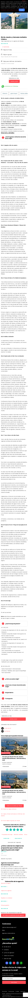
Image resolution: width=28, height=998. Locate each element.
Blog (3, 930)
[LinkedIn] (10, 963)
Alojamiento (9, 692)
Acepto (21, 10)
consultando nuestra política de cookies (9, 10)
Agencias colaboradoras (8, 933)
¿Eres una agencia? (9, 952)
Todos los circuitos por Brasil (14, 805)
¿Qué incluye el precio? (12, 624)
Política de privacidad (7, 975)
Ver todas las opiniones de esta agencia (13, 915)
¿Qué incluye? (13, 93)
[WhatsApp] (21, 963)
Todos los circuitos (9, 955)
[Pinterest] (14, 963)
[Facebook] (17, 963)
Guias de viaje (7, 958)
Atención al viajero (6, 883)
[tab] (14, 137)
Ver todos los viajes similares (8, 809)
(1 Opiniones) (5, 46)
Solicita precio (14, 81)
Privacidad (4, 991)
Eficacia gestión (5, 905)
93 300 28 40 (7, 728)
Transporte (8, 698)
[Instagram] (6, 963)
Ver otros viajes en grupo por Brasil (10, 820)
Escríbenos (7, 731)
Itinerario (5, 93)
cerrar (23, 1)
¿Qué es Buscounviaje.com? (9, 927)
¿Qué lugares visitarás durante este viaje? (15, 137)
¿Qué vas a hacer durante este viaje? (15, 685)
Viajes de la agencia (6, 890)
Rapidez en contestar (6, 898)
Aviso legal (22, 991)
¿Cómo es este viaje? (12, 679)
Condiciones (11, 991)
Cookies (17, 991)
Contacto (6, 949)
